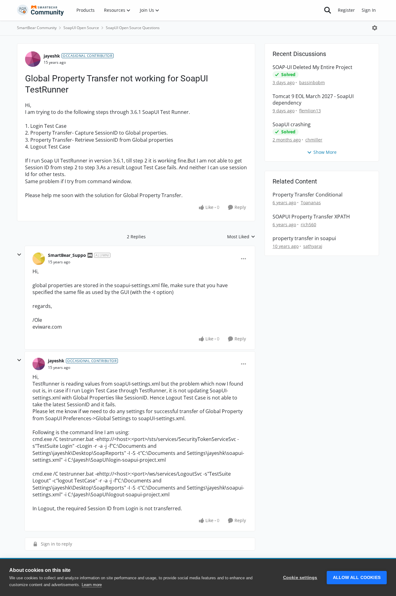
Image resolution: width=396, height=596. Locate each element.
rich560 (308, 224)
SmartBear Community (37, 27)
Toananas (311, 202)
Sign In (369, 10)
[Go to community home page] (40, 10)
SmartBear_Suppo (67, 255)
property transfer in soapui (304, 238)
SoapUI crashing (292, 124)
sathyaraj (312, 246)
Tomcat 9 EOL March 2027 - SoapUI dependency (313, 99)
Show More (325, 152)
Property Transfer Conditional (307, 195)
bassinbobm (312, 82)
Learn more (92, 584)
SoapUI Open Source (81, 27)
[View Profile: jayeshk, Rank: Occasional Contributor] (33, 59)
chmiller (313, 140)
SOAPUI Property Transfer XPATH (311, 217)
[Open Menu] (374, 28)
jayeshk (52, 56)
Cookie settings (300, 577)
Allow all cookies (357, 577)
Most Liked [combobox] (241, 237)
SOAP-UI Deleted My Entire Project (312, 67)
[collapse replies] (19, 254)
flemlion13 (310, 111)
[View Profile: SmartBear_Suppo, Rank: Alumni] (38, 259)
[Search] (327, 10)
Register (346, 10)
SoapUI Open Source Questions (133, 27)
